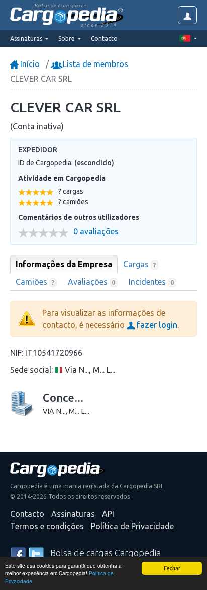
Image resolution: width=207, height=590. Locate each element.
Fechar (172, 568)
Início (29, 64)
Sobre (67, 38)
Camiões (35, 281)
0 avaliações (96, 231)
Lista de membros (94, 64)
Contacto (104, 38)
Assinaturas (73, 513)
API (108, 513)
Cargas (139, 264)
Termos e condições (47, 526)
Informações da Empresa (64, 264)
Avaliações (92, 281)
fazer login (156, 325)
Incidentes (151, 281)
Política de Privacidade (132, 526)
